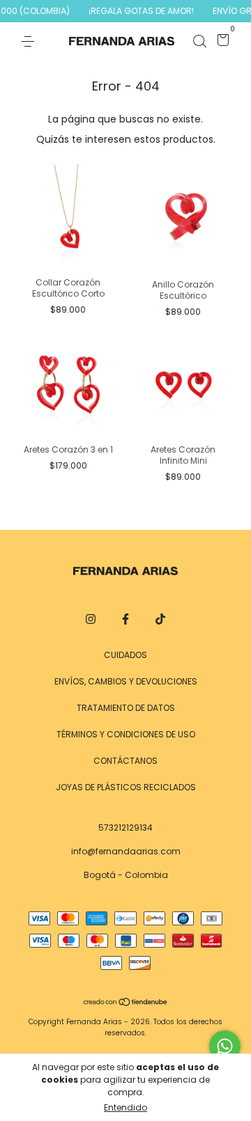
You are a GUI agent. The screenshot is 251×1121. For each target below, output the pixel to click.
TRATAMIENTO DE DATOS (126, 708)
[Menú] (30, 41)
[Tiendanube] (125, 1003)
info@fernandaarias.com (126, 851)
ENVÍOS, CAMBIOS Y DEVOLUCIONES (125, 681)
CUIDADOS (125, 655)
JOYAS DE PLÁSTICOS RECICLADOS (126, 787)
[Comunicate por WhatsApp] (225, 1046)
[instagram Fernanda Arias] (90, 619)
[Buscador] (199, 41)
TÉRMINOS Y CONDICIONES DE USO (125, 734)
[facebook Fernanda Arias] (125, 619)
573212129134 (125, 827)
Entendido (125, 1107)
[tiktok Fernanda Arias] (160, 619)
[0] (220, 42)
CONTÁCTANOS (125, 761)
